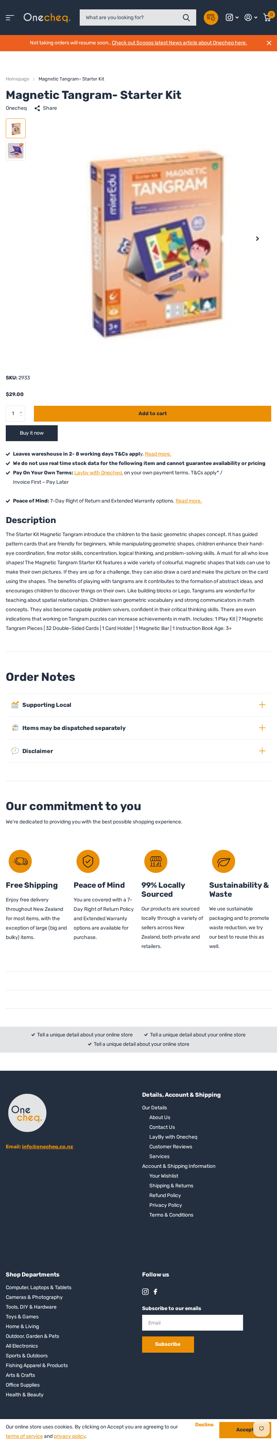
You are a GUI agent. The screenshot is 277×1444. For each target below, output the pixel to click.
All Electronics (22, 1346)
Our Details (154, 1108)
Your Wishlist (163, 1176)
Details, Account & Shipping (181, 1094)
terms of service (24, 1436)
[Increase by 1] (22, 408)
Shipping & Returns (171, 1186)
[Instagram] (145, 1291)
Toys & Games (22, 1317)
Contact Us (162, 1127)
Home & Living (22, 1326)
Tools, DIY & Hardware (31, 1307)
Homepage (17, 79)
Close (269, 43)
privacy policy (69, 1436)
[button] (257, 238)
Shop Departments (33, 1274)
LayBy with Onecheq (173, 1137)
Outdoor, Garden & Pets (32, 1336)
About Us (159, 1117)
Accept (245, 1430)
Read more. (158, 454)
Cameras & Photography (34, 1297)
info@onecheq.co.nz (47, 1147)
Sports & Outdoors (27, 1356)
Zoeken (186, 17)
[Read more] (232, 17)
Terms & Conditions (171, 1215)
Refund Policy (165, 1195)
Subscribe (168, 1344)
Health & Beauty (25, 1395)
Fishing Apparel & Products (37, 1365)
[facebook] (155, 1292)
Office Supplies (23, 1385)
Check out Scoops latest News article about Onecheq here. (179, 43)
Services (159, 1156)
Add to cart (152, 413)
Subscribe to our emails (171, 1308)
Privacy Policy (165, 1205)
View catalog (10, 17)
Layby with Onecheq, (98, 473)
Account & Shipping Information (178, 1166)
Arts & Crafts (20, 1375)
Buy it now (32, 433)
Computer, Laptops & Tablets (38, 1287)
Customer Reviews (170, 1147)
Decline (204, 1425)
